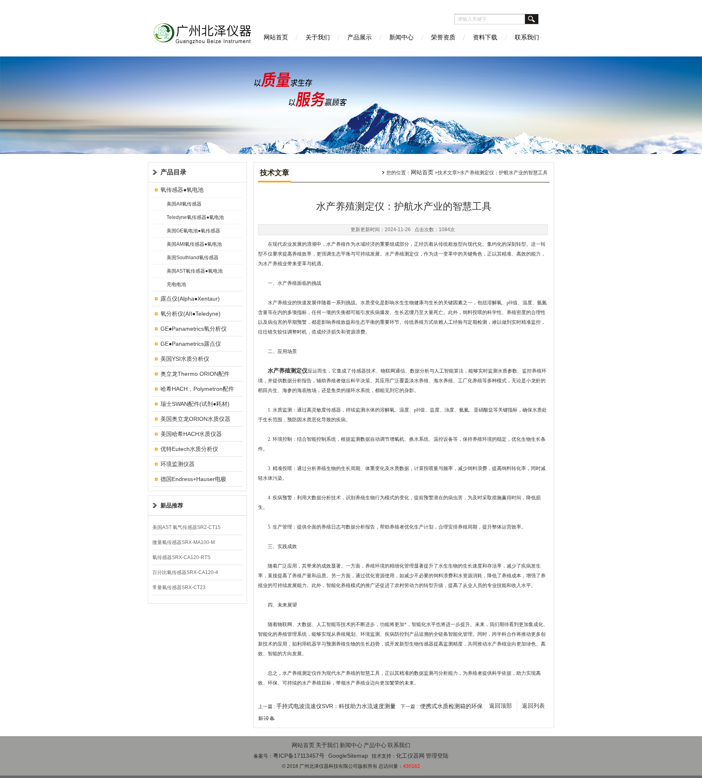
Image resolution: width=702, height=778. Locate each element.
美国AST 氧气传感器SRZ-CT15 (186, 527)
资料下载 (485, 37)
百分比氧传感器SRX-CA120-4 (185, 572)
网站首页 (276, 37)
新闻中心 (401, 37)
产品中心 (375, 745)
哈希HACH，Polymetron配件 (197, 389)
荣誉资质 (443, 37)
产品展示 (359, 37)
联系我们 (527, 37)
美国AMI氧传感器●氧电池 (194, 244)
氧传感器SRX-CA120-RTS (181, 557)
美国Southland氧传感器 (193, 257)
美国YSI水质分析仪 (184, 358)
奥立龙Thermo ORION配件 (195, 374)
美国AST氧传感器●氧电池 (195, 271)
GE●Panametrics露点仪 (190, 343)
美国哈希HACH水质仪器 (191, 434)
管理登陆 (437, 755)
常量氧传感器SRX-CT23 (179, 587)
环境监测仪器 (177, 464)
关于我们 (318, 37)
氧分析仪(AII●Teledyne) (190, 313)
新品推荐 (171, 505)
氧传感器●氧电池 (182, 189)
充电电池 (176, 284)
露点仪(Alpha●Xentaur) (190, 298)
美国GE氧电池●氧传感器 (193, 231)
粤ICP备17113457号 (299, 755)
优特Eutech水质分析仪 (189, 449)
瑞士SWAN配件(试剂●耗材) (195, 404)
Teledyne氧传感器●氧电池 (195, 217)
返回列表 (533, 706)
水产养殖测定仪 (288, 371)
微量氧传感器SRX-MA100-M (183, 542)
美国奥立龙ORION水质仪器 (195, 419)
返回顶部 (500, 706)
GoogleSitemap (348, 755)
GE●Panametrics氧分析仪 (193, 328)
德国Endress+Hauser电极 (193, 479)
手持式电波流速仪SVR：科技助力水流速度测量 (336, 706)
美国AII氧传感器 (184, 204)
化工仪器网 (410, 755)
